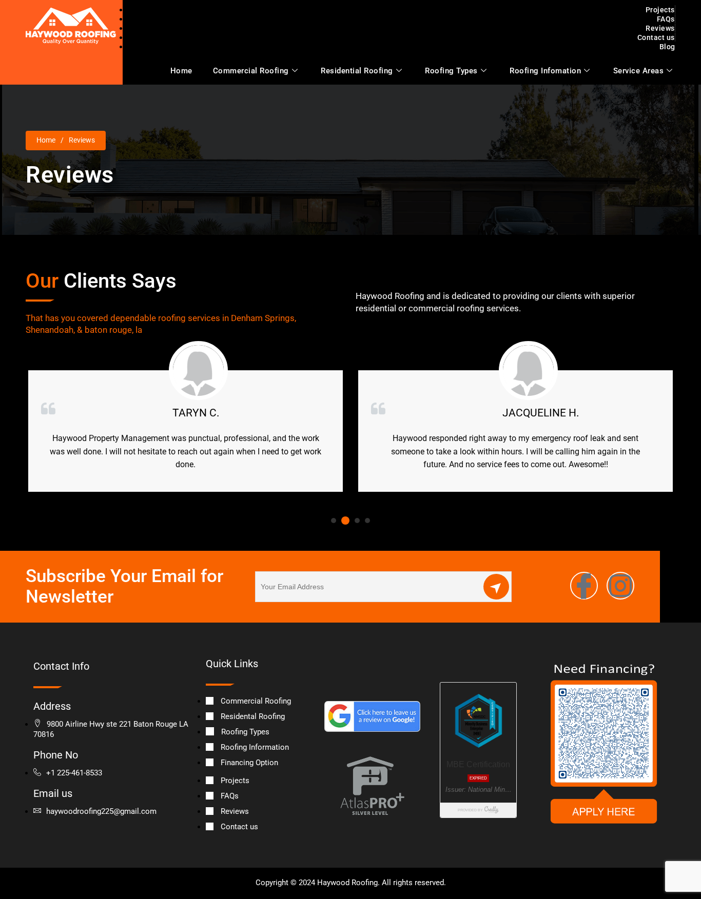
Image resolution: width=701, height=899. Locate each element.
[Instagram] (620, 586)
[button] (333, 520)
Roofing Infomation (545, 70)
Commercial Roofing (251, 70)
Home (181, 70)
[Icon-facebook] (584, 586)
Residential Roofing (357, 70)
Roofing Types (451, 70)
